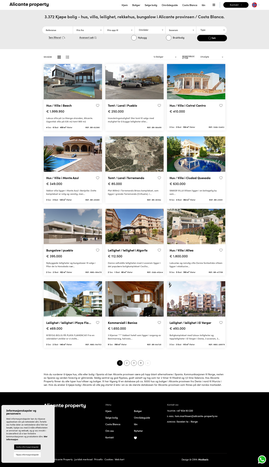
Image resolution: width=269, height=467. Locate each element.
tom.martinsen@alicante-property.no (196, 416)
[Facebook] (73, 413)
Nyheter (138, 430)
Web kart (119, 459)
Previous (46, 83)
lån (203, 5)
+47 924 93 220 (184, 410)
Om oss (109, 430)
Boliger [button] (136, 5)
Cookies (109, 459)
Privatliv (98, 459)
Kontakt (109, 437)
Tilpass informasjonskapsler (27, 454)
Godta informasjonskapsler (27, 447)
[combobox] (149, 30)
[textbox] (151, 30)
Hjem (125, 5)
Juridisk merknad (83, 459)
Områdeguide (170, 5)
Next (99, 83)
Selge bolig (151, 5)
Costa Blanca (189, 5)
